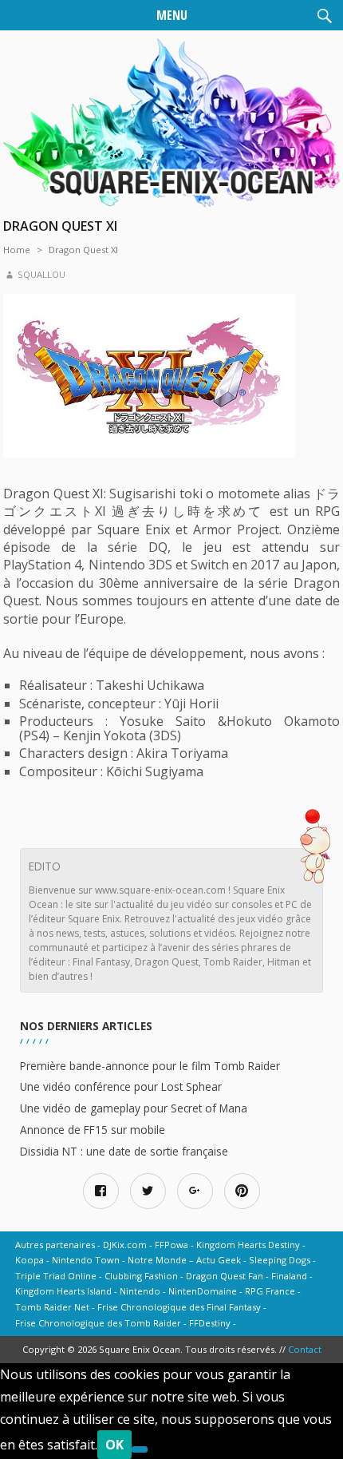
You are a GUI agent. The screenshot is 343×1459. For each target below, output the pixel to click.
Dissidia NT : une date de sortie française (124, 1151)
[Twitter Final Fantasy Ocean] (148, 1191)
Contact (304, 1349)
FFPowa (171, 1245)
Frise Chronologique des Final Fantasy (179, 1307)
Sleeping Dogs (279, 1260)
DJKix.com (125, 1245)
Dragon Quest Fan (224, 1276)
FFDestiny (210, 1323)
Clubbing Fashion (141, 1276)
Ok (114, 1444)
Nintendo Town (86, 1260)
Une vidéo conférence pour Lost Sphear (121, 1086)
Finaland (289, 1276)
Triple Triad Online (56, 1276)
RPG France (270, 1291)
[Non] (140, 1449)
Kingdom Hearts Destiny (248, 1245)
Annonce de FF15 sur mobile (92, 1129)
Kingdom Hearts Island (63, 1291)
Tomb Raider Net (52, 1307)
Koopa (29, 1260)
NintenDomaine (202, 1291)
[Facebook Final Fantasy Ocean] (101, 1191)
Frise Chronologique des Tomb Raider (98, 1323)
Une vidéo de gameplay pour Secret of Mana (133, 1108)
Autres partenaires (55, 1245)
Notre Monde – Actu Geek (184, 1260)
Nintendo (140, 1291)
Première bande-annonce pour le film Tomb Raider (150, 1065)
